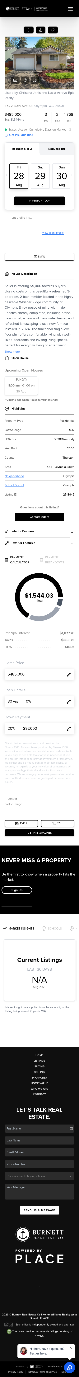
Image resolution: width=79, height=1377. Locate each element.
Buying (39, 1066)
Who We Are (39, 1088)
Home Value (39, 1083)
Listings (39, 1060)
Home (39, 1055)
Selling (39, 1072)
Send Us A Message (39, 1210)
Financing (39, 1077)
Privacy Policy (15, 1372)
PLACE (44, 1318)
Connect (39, 1094)
